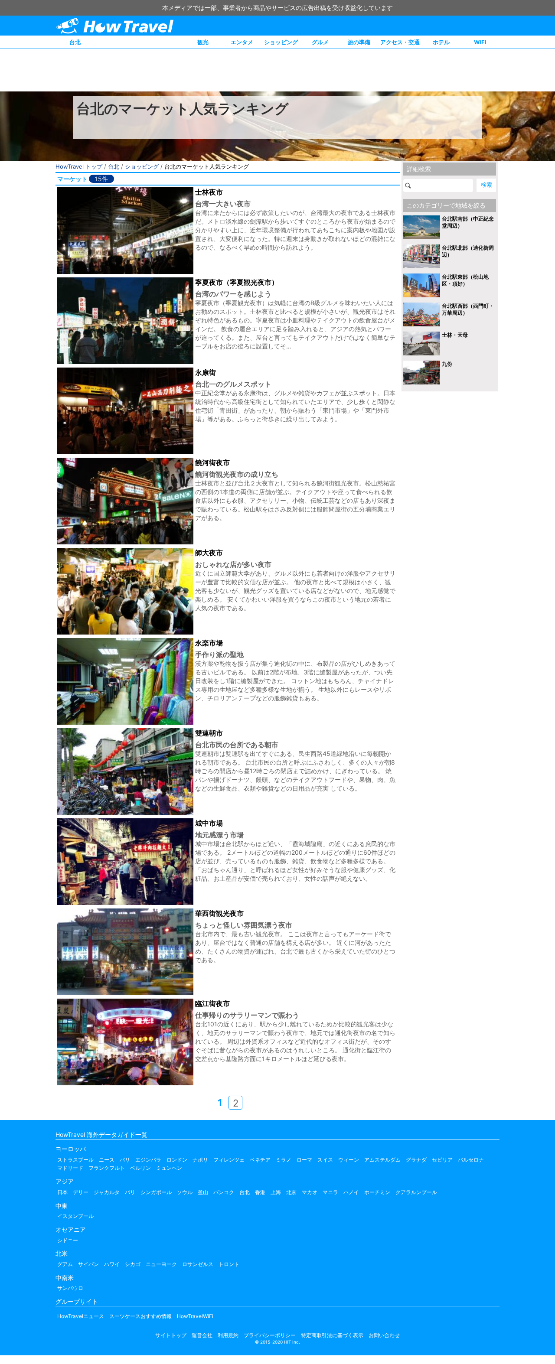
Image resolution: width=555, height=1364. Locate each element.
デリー (80, 1192)
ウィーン (348, 1159)
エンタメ (242, 42)
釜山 (203, 1192)
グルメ (320, 42)
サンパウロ (70, 1288)
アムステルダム (382, 1159)
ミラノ (283, 1159)
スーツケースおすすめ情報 (140, 1316)
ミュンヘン (169, 1168)
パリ (125, 1159)
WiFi (480, 42)
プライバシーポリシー (270, 1335)
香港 (260, 1192)
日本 (62, 1192)
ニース (106, 1159)
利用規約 (228, 1335)
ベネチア (260, 1159)
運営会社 (202, 1335)
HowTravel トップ (79, 166)
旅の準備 (359, 42)
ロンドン (176, 1159)
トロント (229, 1264)
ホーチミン (377, 1192)
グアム (65, 1264)
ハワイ (112, 1264)
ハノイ (351, 1192)
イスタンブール (75, 1216)
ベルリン (140, 1168)
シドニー (67, 1240)
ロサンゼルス (197, 1264)
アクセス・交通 (400, 42)
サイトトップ (170, 1335)
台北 (75, 42)
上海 (276, 1192)
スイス (325, 1159)
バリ (130, 1192)
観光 (203, 42)
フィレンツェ (229, 1159)
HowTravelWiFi (195, 1316)
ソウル (185, 1192)
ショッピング (281, 42)
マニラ (330, 1192)
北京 (291, 1192)
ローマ (304, 1159)
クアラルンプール (416, 1192)
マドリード (70, 1168)
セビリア (442, 1159)
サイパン (88, 1264)
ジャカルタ (107, 1192)
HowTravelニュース (80, 1316)
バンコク (223, 1192)
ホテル (441, 42)
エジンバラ (148, 1159)
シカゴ (132, 1264)
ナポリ (200, 1159)
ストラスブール (75, 1159)
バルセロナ (471, 1159)
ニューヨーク (161, 1264)
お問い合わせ (384, 1335)
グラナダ (416, 1159)
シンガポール (156, 1192)
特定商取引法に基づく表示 (332, 1335)
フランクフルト (106, 1168)
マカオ (309, 1192)
